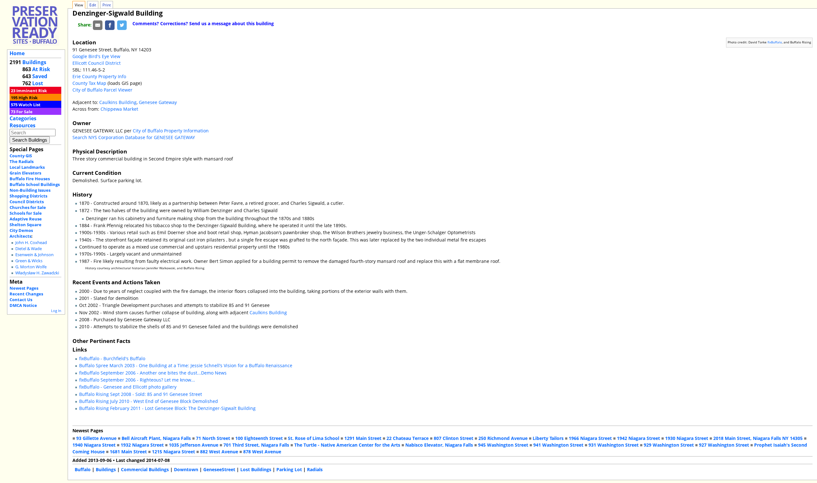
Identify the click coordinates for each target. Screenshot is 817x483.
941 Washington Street (558, 445)
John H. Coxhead (31, 242)
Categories (23, 118)
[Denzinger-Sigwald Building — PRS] (34, 24)
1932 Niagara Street (142, 445)
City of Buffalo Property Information (171, 131)
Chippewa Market (119, 109)
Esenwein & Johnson (34, 254)
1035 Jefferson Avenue (193, 445)
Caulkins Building (118, 102)
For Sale (24, 112)
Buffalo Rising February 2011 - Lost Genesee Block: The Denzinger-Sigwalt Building (167, 408)
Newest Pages (24, 288)
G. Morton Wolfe (31, 267)
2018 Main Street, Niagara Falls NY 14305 (758, 438)
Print (106, 5)
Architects (20, 236)
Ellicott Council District (96, 63)
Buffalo (83, 469)
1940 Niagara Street (94, 445)
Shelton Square (25, 224)
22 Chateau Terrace (407, 438)
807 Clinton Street (453, 438)
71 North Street (213, 438)
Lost (37, 83)
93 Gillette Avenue (96, 438)
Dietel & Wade (28, 248)
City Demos (21, 230)
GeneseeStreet (219, 469)
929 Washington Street (669, 445)
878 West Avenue (262, 452)
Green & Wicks (28, 261)
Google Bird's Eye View (96, 56)
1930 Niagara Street (686, 438)
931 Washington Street (613, 445)
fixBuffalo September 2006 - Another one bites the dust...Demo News (153, 373)
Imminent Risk (31, 90)
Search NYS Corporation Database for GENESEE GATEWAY (133, 137)
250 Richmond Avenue (503, 438)
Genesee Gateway (158, 102)
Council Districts (27, 201)
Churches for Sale (28, 207)
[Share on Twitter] (122, 25)
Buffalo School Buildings (35, 184)
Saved (39, 76)
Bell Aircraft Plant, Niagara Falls (156, 438)
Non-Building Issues (30, 190)
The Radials (22, 161)
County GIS (21, 156)
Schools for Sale (26, 213)
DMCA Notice (23, 305)
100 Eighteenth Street (259, 438)
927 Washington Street (724, 445)
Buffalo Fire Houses (30, 179)
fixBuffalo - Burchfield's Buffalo (112, 358)
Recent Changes (26, 294)
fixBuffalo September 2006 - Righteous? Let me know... (137, 380)
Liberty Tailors (548, 438)
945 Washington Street (503, 445)
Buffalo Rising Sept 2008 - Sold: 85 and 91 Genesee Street (140, 394)
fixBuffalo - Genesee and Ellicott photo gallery (127, 387)
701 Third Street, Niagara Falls (256, 445)
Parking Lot (289, 469)
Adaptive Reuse (26, 219)
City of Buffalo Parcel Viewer (102, 90)
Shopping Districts (28, 196)
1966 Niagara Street (590, 438)
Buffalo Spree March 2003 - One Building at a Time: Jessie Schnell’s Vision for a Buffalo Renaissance (185, 365)
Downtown (186, 469)
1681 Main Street (128, 452)
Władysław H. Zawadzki (37, 273)
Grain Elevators (25, 173)
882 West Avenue (219, 452)
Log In (56, 310)
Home (17, 53)
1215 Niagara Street (173, 452)
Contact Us (21, 299)
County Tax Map (89, 83)
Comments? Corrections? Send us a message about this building (203, 23)
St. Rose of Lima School (313, 438)
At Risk (41, 69)
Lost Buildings (255, 469)
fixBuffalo (775, 42)
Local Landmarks (27, 167)
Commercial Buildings (145, 469)
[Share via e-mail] (97, 25)
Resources (22, 125)
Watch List (30, 105)
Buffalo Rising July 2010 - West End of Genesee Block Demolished (148, 401)
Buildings (34, 62)
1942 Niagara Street (638, 438)
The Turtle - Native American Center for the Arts (347, 445)
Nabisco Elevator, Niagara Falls (439, 445)
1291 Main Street (362, 438)
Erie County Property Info (99, 76)
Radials (315, 469)
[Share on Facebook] (110, 25)
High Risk (28, 97)
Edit (92, 5)
